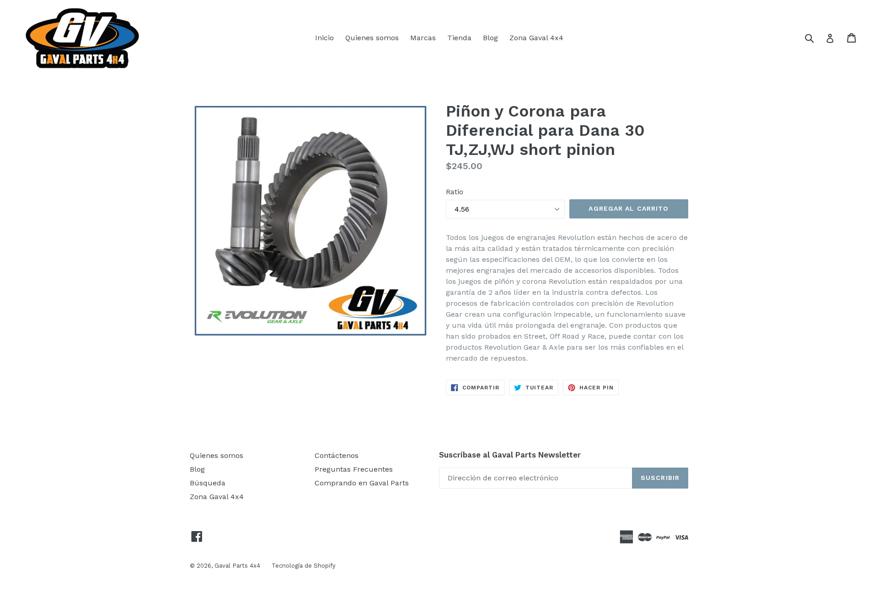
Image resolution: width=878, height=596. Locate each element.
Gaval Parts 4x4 (237, 565)
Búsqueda (207, 483)
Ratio (454, 191)
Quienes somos (372, 37)
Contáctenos (337, 455)
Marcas (423, 37)
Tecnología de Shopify (304, 565)
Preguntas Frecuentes (354, 469)
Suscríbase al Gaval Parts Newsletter (510, 454)
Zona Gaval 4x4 (536, 37)
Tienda (459, 37)
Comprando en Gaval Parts (362, 483)
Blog (490, 37)
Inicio (324, 37)
